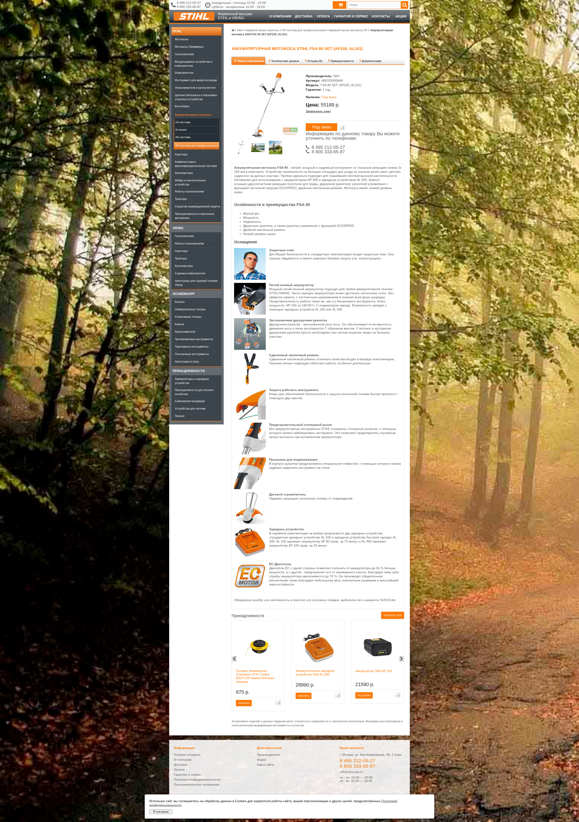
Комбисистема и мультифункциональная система (196, 164)
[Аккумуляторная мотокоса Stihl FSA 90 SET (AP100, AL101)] (240, 148)
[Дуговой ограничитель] (250, 523)
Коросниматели (185, 331)
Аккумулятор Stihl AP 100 (373, 671)
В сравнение (342, 127)
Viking (178, 228)
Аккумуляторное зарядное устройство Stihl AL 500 (315, 672)
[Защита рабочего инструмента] (250, 418)
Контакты (381, 16)
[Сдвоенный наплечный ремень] (250, 383)
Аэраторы (181, 154)
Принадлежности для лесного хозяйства (194, 392)
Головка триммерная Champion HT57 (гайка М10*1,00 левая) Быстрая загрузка (255, 676)
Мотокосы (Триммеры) (189, 46)
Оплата (323, 16)
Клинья (179, 324)
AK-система (182, 137)
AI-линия (181, 129)
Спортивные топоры (188, 316)
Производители (268, 754)
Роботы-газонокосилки (189, 191)
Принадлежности (189, 371)
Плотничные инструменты (192, 354)
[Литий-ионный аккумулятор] (250, 313)
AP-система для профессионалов (197, 145)
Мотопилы (181, 39)
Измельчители (184, 72)
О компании (280, 16)
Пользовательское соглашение (196, 784)
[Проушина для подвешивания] (250, 488)
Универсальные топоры (190, 309)
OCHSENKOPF (184, 294)
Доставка (304, 16)
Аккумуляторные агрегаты (193, 114)
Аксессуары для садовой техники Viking (196, 283)
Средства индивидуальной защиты (197, 206)
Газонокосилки (184, 54)
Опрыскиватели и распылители (195, 87)
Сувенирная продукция (190, 401)
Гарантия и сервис (351, 16)
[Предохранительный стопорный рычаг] (250, 453)
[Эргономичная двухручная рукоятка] (250, 349)
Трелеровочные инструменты (194, 339)
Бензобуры (182, 106)
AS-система (182, 122)
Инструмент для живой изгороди (196, 80)
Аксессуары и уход (187, 361)
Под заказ (321, 127)
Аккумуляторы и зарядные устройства (192, 381)
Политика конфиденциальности (197, 779)
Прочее (180, 416)
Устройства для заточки (190, 408)
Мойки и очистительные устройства (190, 182)
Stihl (177, 31)
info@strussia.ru (351, 772)
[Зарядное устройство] (250, 557)
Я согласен (160, 811)
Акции (400, 16)
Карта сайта (265, 764)
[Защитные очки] (250, 278)
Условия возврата (187, 754)
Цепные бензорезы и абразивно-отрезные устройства (196, 97)
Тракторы (181, 199)
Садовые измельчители (190, 273)
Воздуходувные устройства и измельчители (193, 63)
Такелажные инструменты (192, 346)
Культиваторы (184, 173)
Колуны (180, 301)
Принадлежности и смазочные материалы (194, 216)
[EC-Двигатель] (250, 592)
